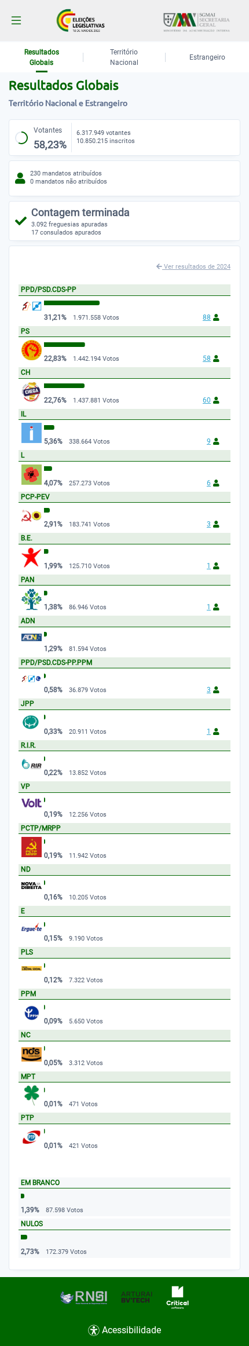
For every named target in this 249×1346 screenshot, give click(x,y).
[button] (16, 20)
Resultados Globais (41, 57)
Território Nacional (124, 57)
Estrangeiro (207, 57)
